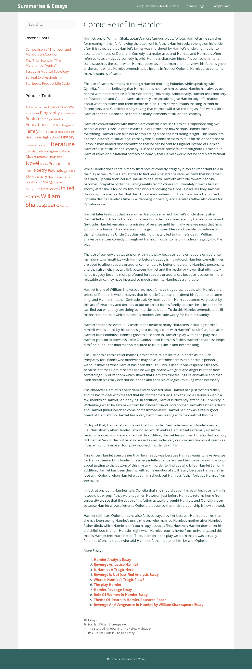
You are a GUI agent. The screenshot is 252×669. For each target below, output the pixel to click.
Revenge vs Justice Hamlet (116, 564)
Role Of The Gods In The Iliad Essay (111, 633)
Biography (50, 112)
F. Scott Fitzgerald (63, 125)
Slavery (52, 176)
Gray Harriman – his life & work (158, 6)
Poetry (40, 170)
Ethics (50, 125)
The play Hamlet (107, 584)
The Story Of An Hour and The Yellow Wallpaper (119, 628)
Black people (67, 113)
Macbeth (37, 151)
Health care (33, 137)
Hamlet (93, 624)
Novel (32, 163)
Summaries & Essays (42, 6)
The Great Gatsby (46, 189)
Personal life (60, 163)
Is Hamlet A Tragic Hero (114, 569)
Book (30, 118)
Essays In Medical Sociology (47, 71)
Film (43, 131)
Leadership (31, 145)
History (67, 137)
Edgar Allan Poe (55, 119)
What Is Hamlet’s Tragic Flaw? (119, 579)
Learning (42, 145)
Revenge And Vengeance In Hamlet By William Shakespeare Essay (148, 604)
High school (51, 137)
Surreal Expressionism (43, 77)
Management (52, 151)
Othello (44, 164)
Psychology (57, 170)
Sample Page (196, 6)
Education (36, 124)
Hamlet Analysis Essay (112, 559)
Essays (92, 620)
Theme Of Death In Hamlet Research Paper (130, 600)
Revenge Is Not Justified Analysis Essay (126, 574)
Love (28, 151)
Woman (64, 205)
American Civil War (61, 107)
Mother (66, 151)
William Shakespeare (112, 624)
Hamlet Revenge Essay (113, 589)
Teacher (30, 189)
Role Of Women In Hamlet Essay (121, 594)
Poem (29, 171)
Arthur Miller (32, 113)
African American (36, 107)
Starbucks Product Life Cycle (48, 83)
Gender (52, 132)
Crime (41, 118)
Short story (36, 176)
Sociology (47, 182)
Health (71, 132)
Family (32, 131)
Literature (61, 144)
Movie (31, 156)
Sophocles (60, 182)
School (72, 171)
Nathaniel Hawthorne (49, 157)
